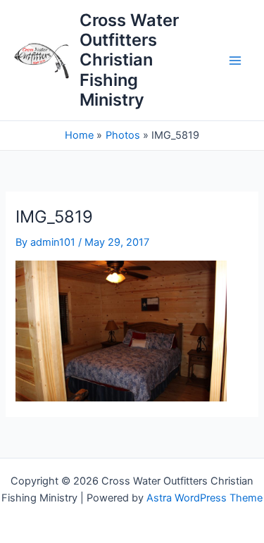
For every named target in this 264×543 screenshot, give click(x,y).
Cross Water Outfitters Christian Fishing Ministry (129, 60)
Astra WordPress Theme (204, 498)
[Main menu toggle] (235, 60)
